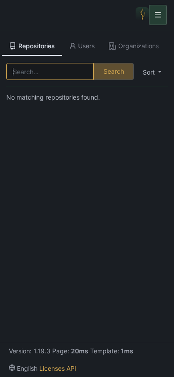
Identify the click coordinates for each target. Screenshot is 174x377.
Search (114, 71)
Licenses (52, 368)
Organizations (138, 46)
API (71, 368)
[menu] (23, 368)
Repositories (36, 46)
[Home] (142, 14)
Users (86, 46)
